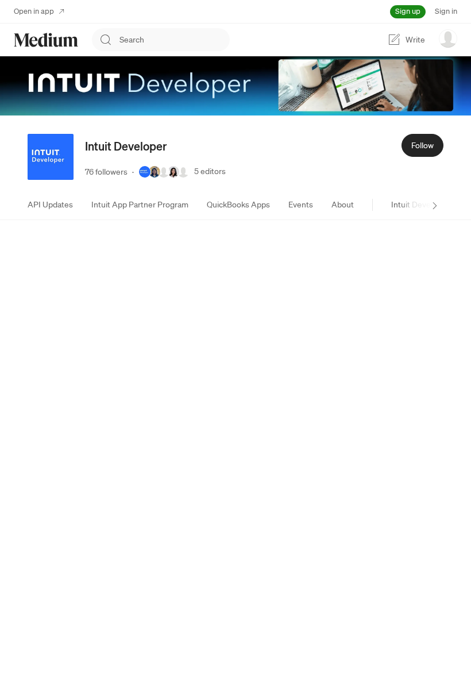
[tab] (50, 204)
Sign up (407, 11)
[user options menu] (448, 38)
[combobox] (174, 39)
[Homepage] (46, 40)
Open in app (34, 11)
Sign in (446, 11)
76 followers (106, 172)
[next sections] (434, 205)
